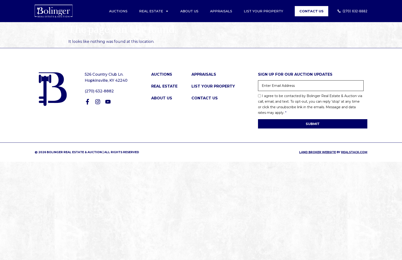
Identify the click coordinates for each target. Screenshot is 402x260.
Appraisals (221, 11)
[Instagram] (97, 102)
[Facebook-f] (87, 102)
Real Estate (151, 11)
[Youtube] (108, 102)
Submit (313, 124)
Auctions (118, 11)
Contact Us (311, 11)
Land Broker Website (317, 152)
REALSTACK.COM (354, 152)
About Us (189, 11)
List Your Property (263, 11)
